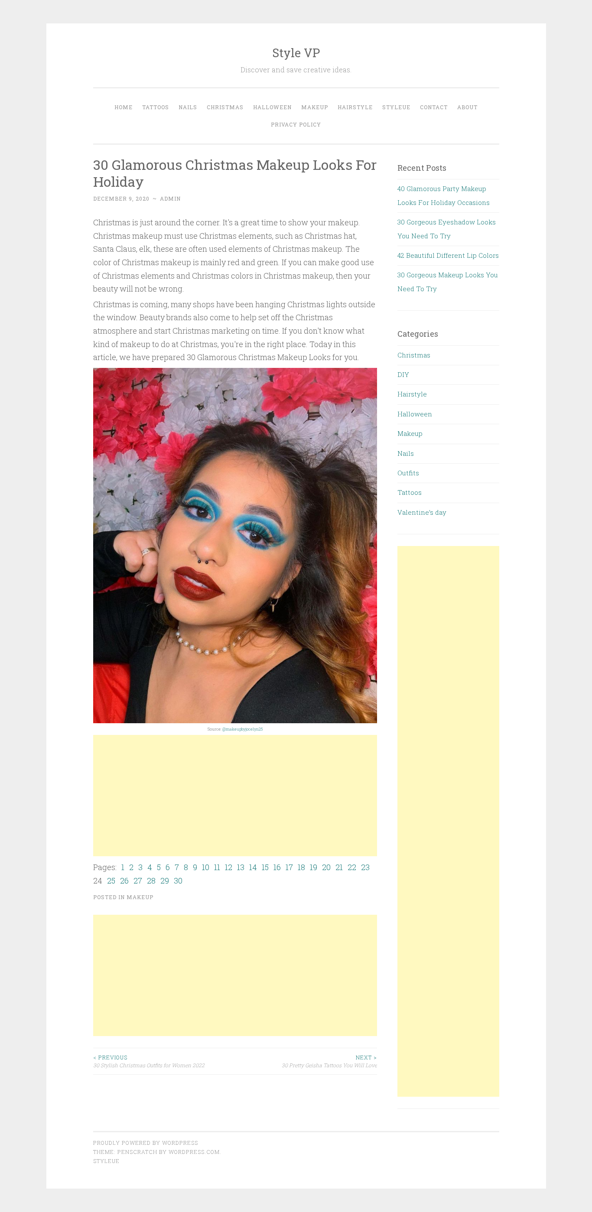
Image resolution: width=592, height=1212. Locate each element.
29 (164, 880)
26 (124, 880)
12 (228, 867)
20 (326, 867)
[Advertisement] (235, 795)
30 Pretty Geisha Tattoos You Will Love (329, 1061)
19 (313, 867)
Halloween (272, 107)
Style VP (296, 52)
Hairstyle (355, 107)
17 (289, 867)
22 (352, 867)
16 (277, 867)
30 (178, 880)
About (467, 107)
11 (217, 867)
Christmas (225, 107)
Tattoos (155, 107)
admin (170, 198)
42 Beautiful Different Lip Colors (448, 255)
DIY (403, 374)
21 (339, 867)
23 (365, 867)
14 (253, 867)
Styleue (396, 107)
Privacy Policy (296, 124)
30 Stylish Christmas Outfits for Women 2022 (149, 1061)
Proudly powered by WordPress (145, 1142)
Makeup (314, 107)
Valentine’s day (421, 512)
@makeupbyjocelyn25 (242, 729)
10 (205, 867)
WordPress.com (194, 1151)
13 (240, 867)
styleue (106, 1160)
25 (111, 880)
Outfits (408, 472)
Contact (434, 107)
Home (123, 107)
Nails (188, 107)
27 (137, 880)
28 (151, 880)
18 (301, 867)
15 (265, 867)
